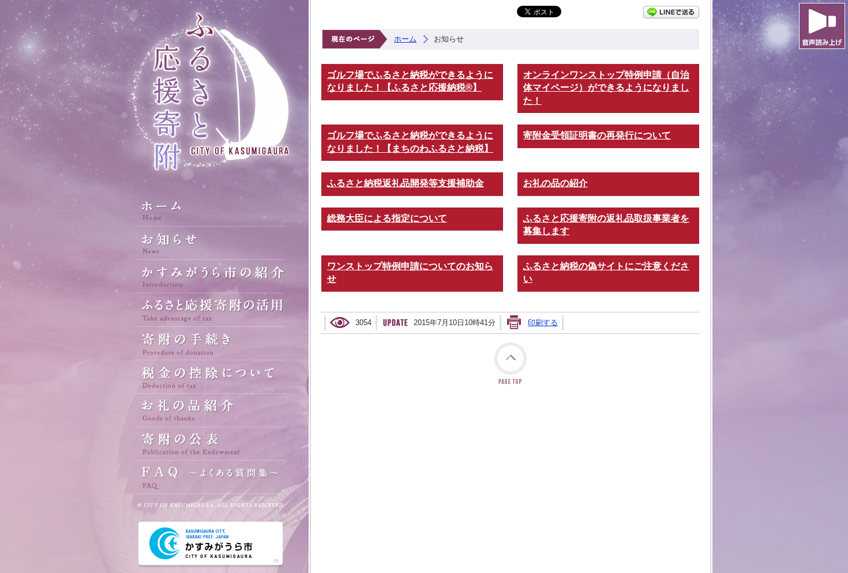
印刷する (543, 322)
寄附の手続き (211, 343)
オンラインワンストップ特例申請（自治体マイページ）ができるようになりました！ (606, 87)
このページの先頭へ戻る (510, 363)
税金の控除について (211, 377)
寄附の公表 (211, 444)
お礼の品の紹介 (555, 183)
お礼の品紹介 (211, 410)
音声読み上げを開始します (822, 26)
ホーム (211, 210)
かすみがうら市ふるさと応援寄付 (210, 92)
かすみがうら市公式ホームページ (210, 544)
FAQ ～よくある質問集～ (211, 477)
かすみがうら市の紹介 (211, 276)
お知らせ (211, 243)
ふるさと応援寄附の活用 (211, 310)
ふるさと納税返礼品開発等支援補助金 (405, 183)
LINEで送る (671, 12)
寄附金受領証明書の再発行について (597, 135)
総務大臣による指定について (387, 218)
